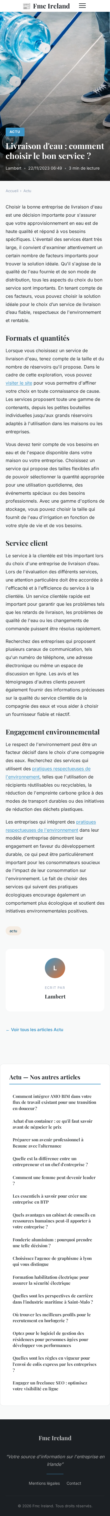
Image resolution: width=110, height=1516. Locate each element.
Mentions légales (44, 1483)
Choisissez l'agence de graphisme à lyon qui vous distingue (52, 1261)
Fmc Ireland (46, 5)
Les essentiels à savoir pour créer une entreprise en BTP (50, 1199)
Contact (74, 1483)
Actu (15, 132)
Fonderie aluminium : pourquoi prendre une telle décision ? (52, 1242)
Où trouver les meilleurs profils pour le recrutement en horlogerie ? (52, 1317)
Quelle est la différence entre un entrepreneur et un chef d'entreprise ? (50, 1161)
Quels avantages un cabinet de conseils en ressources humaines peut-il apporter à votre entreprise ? (54, 1221)
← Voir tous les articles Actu (34, 1029)
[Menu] (82, 5)
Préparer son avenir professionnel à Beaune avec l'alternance (48, 1142)
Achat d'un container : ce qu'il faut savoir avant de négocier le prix (53, 1124)
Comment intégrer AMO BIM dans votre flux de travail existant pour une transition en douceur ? (54, 1102)
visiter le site (19, 383)
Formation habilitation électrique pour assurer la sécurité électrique (51, 1280)
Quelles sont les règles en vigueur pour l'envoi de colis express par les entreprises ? (54, 1364)
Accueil (12, 190)
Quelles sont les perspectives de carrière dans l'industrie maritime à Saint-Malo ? (53, 1298)
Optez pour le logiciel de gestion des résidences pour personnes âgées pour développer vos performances (50, 1339)
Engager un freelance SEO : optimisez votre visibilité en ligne (50, 1385)
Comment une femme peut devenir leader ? (54, 1180)
